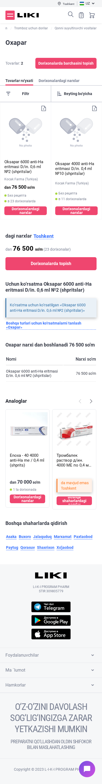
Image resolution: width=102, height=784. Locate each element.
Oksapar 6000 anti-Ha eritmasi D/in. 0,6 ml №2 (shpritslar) (23, 166)
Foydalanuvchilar (22, 655)
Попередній (80, 401)
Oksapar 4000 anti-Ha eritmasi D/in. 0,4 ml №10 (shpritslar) (74, 168)
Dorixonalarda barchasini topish (66, 63)
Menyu (10, 15)
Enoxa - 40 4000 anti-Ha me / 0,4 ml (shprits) (27, 460)
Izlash (70, 14)
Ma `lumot (15, 670)
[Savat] (92, 15)
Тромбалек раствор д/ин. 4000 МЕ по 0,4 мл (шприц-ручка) (74, 460)
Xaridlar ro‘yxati (81, 15)
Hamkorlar (15, 685)
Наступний (91, 401)
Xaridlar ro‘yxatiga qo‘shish (43, 108)
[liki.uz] (28, 15)
